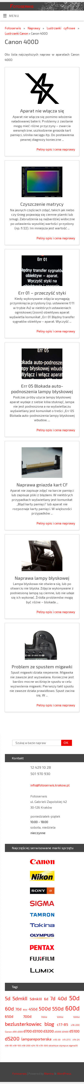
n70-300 (43, 1045)
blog (49, 1024)
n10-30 (57, 1039)
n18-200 (26, 1045)
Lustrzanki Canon (17, 33)
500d (45, 1008)
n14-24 (76, 1039)
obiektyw (54, 1045)
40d (62, 998)
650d (9, 1016)
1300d (76, 1017)
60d (9, 1008)
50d (74, 998)
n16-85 (8, 1045)
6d (46, 999)
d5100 (74, 1031)
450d (33, 1009)
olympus (63, 1045)
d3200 (48, 1031)
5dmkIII (36, 999)
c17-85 (62, 1024)
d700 (27, 1031)
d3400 (65, 1031)
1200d (60, 1017)
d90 (14, 1031)
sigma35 (73, 1045)
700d (27, 1016)
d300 (20, 1031)
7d (52, 998)
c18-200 (75, 1025)
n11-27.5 (66, 1039)
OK (65, 742)
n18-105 (17, 1045)
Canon (8, 1031)
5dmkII (19, 998)
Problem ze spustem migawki (42, 666)
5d (7, 998)
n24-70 (34, 1045)
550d (58, 1008)
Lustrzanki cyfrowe (62, 28)
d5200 (12, 1038)
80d (25, 1009)
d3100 (37, 1031)
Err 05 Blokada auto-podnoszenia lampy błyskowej (42, 388)
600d (72, 1008)
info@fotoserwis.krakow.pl (50, 785)
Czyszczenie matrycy (42, 204)
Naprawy (35, 28)
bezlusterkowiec (23, 1024)
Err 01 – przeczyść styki (42, 292)
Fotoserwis (22, 6)
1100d (44, 1017)
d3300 (57, 1031)
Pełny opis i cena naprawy (55, 149)
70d (18, 1009)
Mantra (49, 1073)
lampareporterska (36, 1039)
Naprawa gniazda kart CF (42, 484)
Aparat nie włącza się (42, 110)
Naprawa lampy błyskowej (42, 577)
